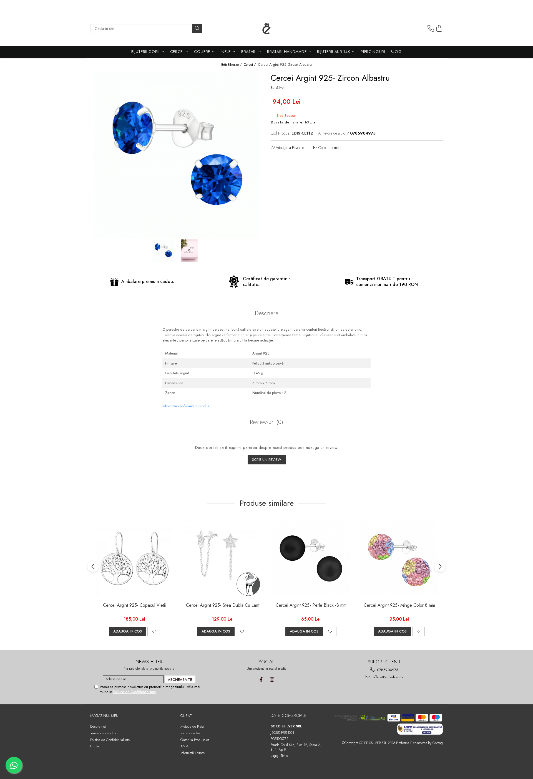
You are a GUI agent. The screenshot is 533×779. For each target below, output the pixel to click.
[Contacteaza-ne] (431, 28)
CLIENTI (186, 715)
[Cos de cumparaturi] (439, 28)
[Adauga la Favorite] (153, 631)
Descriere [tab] (266, 313)
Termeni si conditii (103, 733)
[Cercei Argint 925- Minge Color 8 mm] (399, 558)
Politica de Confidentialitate (134, 691)
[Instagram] (272, 679)
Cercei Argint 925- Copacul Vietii (134, 605)
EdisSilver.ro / (232, 64)
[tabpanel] (176, 155)
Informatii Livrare (192, 752)
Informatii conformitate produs (185, 406)
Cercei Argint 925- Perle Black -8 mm (311, 605)
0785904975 (387, 669)
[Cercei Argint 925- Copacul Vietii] (134, 558)
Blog (396, 51)
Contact (95, 746)
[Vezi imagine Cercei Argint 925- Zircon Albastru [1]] (189, 250)
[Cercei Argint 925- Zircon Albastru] (176, 155)
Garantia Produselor (194, 739)
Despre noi (98, 726)
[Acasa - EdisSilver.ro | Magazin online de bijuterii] (266, 28)
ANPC (185, 746)
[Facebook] (261, 679)
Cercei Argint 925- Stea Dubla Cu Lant (222, 605)
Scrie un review (266, 459)
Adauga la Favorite (289, 147)
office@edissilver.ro (387, 677)
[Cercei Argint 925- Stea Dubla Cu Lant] (222, 558)
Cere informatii (329, 147)
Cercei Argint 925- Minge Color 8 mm (399, 605)
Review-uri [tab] (265, 422)
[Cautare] (197, 28)
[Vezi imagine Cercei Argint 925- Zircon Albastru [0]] (163, 250)
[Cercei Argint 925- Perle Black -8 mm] (311, 558)
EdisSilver (278, 87)
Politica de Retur (191, 733)
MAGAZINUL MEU (104, 715)
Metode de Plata (192, 726)
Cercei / (250, 64)
